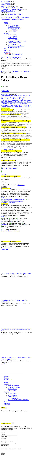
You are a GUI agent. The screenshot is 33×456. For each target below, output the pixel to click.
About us (6, 376)
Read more (4, 198)
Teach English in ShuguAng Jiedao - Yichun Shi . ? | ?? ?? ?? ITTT (16, 102)
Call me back (4, 445)
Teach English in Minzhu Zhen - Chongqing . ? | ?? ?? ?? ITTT (16, 105)
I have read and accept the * (14, 185)
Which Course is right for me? (16, 46)
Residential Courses (13, 25)
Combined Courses (6, 6)
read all (3, 364)
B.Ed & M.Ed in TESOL (15, 47)
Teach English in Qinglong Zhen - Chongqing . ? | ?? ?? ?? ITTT (14, 104)
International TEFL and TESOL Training (12, 19)
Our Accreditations (6, 188)
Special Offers (12, 31)
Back (5, 94)
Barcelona (15, 71)
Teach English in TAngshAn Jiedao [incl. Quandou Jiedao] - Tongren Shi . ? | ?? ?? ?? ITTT (16, 100)
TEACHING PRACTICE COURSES (18, 400)
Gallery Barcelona (24, 71)
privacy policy (21, 185)
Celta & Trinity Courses (14, 42)
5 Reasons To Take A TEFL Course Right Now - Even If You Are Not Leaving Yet (16, 358)
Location (8, 71)
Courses (6, 33)
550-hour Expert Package (8, 11)
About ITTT (7, 23)
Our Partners (4, 204)
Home (6, 22)
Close (2, 454)
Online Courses (5, 1)
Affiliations (7, 50)
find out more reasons (7, 149)
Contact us (7, 52)
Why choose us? (5, 108)
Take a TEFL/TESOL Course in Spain (11, 57)
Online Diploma (5, 3)
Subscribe (4, 186)
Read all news (5, 249)
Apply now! (4, 174)
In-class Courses (8, 379)
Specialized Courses (13, 44)
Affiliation (7, 403)
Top (9, 94)
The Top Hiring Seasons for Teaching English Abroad (16, 273)
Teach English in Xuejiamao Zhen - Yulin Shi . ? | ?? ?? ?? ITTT (15, 98)
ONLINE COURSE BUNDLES (17, 41)
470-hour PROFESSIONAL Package (11, 9)
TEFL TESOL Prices (14, 27)
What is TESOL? (12, 30)
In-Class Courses (5, 4)
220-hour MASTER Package (9, 8)
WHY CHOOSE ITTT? (14, 28)
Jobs (5, 49)
